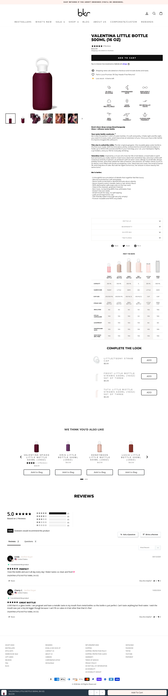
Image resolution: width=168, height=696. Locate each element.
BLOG (7, 666)
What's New (43, 22)
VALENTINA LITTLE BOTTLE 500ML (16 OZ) (22, 575)
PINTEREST (129, 657)
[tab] (81, 479)
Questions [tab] (28, 541)
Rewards (147, 22)
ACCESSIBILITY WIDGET (93, 672)
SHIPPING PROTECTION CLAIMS (96, 654)
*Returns (127, 238)
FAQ (6, 663)
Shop (73, 22)
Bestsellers (23, 22)
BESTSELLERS (10, 648)
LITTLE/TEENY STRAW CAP (119, 359)
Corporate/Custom (123, 22)
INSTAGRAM (130, 645)
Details (127, 221)
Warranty (127, 226)
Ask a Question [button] (129, 534)
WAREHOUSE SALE (11, 654)
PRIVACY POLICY (90, 663)
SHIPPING (88, 648)
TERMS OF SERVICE (92, 660)
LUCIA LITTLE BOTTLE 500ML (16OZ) (131, 457)
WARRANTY (89, 657)
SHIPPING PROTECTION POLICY (95, 651)
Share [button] (12, 581)
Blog (86, 22)
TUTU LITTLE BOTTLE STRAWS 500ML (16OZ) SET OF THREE (119, 391)
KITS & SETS (9, 651)
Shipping (94, 50)
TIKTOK (128, 651)
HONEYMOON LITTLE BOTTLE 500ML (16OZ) (99, 457)
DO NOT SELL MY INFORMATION (96, 666)
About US (100, 22)
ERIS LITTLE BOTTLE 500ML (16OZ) (68, 457)
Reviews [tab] (12, 541)
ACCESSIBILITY (90, 669)
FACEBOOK (129, 648)
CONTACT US (49, 651)
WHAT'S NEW (9, 645)
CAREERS (48, 657)
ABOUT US (48, 654)
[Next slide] (147, 457)
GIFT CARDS (9, 657)
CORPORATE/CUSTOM (52, 660)
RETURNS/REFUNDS (92, 645)
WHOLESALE (49, 663)
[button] (154, 581)
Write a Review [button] (152, 534)
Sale (59, 22)
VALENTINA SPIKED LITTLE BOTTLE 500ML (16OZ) (37, 457)
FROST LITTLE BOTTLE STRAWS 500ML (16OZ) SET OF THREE (119, 375)
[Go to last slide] (21, 457)
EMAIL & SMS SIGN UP (52, 648)
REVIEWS (8, 660)
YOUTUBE (129, 654)
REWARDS (48, 645)
